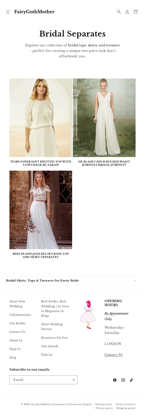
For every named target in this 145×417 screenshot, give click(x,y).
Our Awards (49, 346)
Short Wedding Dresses (52, 327)
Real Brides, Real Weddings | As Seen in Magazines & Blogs (55, 308)
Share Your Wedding (17, 304)
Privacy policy (104, 408)
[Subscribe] (73, 379)
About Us (16, 340)
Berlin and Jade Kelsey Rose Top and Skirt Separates (41, 255)
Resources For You (54, 337)
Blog (12, 357)
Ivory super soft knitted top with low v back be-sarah (41, 163)
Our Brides (17, 323)
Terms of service (126, 404)
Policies (47, 354)
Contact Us (17, 332)
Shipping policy (126, 408)
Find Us (15, 349)
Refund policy (103, 404)
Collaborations (20, 315)
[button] (8, 12)
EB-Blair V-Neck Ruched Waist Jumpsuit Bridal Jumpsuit (104, 163)
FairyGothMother (41, 404)
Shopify (87, 404)
